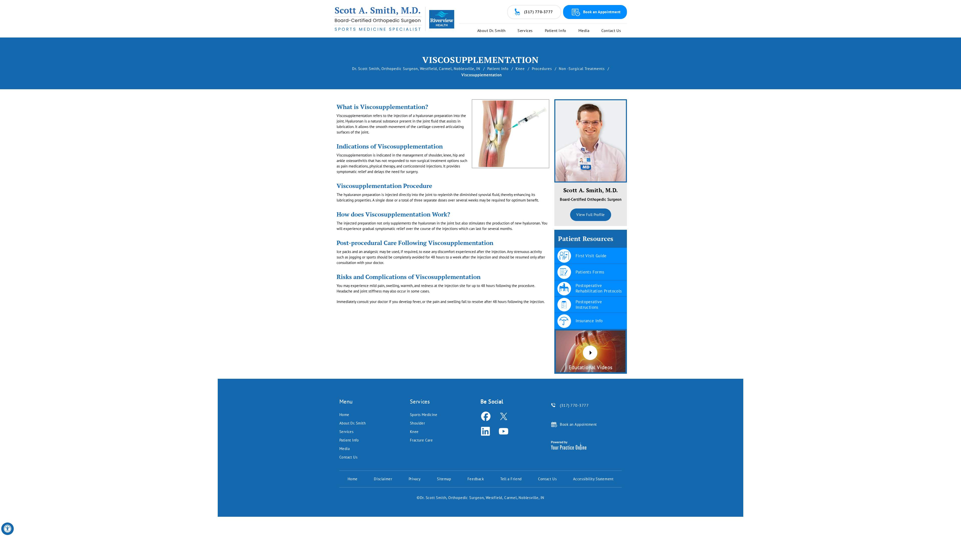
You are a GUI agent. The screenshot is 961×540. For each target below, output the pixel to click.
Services (525, 30)
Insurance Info (589, 321)
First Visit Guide (591, 255)
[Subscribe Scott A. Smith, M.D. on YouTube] (503, 431)
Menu (346, 401)
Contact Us (611, 30)
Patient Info (555, 30)
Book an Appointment (602, 12)
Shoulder (417, 423)
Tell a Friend (511, 478)
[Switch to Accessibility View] (7, 528)
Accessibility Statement (593, 478)
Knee (521, 68)
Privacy (415, 478)
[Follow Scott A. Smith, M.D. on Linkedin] (485, 431)
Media (584, 30)
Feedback (475, 478)
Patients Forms (590, 272)
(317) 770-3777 (538, 12)
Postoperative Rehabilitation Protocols (599, 288)
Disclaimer (383, 478)
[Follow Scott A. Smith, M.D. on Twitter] (503, 416)
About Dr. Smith (491, 30)
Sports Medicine (423, 414)
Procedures (542, 68)
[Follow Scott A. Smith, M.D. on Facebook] (485, 416)
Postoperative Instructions (589, 304)
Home (344, 414)
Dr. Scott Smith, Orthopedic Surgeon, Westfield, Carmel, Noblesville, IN (417, 68)
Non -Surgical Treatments (582, 68)
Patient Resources (585, 238)
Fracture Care (421, 440)
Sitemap (444, 478)
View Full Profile (590, 214)
